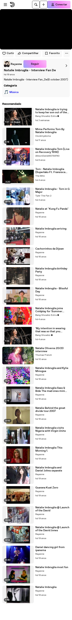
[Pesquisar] (36, 4)
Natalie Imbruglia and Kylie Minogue (51, 370)
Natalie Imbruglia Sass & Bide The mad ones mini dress (50, 389)
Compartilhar (30, 53)
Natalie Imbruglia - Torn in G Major (52, 191)
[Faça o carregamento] (43, 4)
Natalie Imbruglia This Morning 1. (48, 449)
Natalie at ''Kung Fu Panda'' (52, 208)
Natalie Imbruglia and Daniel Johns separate (48, 469)
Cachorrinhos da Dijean (49, 248)
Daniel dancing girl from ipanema (50, 549)
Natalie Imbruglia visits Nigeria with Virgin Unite (50, 429)
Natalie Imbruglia (45, 587)
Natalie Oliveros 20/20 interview (49, 350)
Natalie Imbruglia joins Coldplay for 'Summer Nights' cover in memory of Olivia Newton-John (52, 310)
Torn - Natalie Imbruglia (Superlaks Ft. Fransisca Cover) (50, 171)
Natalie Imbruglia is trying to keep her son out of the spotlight (51, 111)
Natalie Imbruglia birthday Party (51, 270)
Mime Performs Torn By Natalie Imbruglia (50, 131)
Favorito (54, 53)
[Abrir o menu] (5, 4)
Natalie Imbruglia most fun (51, 567)
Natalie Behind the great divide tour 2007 (50, 410)
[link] (13, 64)
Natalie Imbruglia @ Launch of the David (52, 509)
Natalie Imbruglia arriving (50, 228)
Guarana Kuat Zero (46, 487)
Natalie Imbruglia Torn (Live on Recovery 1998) (52, 151)
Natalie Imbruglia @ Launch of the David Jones (52, 529)
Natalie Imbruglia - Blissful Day (51, 290)
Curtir (10, 53)
